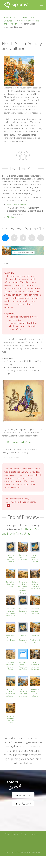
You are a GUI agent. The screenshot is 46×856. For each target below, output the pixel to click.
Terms (15, 834)
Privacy (24, 834)
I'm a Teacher (23, 795)
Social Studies (10, 17)
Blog (7, 834)
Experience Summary (16, 204)
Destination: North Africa (19, 442)
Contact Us (36, 834)
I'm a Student (23, 803)
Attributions (13, 217)
